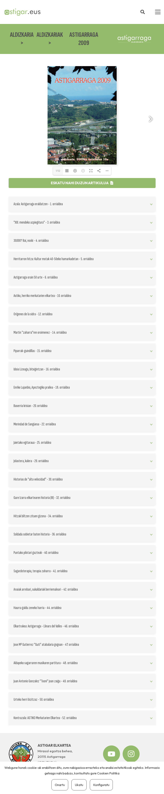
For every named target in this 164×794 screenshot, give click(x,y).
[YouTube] (111, 753)
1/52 (58, 170)
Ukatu (79, 785)
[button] (142, 12)
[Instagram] (131, 753)
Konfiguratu (101, 785)
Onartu (60, 785)
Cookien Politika (108, 773)
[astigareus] (22, 12)
